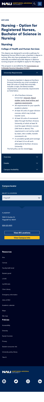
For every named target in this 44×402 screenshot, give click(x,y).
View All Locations (22, 232)
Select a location (9, 193)
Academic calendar (8, 305)
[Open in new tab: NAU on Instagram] (28, 381)
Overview (7, 157)
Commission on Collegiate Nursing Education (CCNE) (20, 67)
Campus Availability (11, 169)
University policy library (9, 352)
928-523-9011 (7, 225)
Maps (4, 310)
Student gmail (6, 273)
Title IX (4, 357)
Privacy (4, 341)
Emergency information (9, 294)
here (30, 148)
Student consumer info (9, 346)
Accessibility (6, 325)
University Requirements (13, 72)
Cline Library (6, 289)
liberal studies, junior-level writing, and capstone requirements (27, 100)
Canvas (4, 263)
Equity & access (7, 336)
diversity (27, 98)
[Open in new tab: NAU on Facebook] (4, 381)
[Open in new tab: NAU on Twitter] (16, 381)
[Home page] (17, 4)
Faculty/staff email (8, 268)
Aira (3, 257)
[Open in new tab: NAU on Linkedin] (40, 381)
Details (6, 163)
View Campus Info (22, 237)
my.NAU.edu (6, 284)
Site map (5, 316)
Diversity (5, 330)
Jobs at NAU (6, 300)
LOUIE (4, 278)
